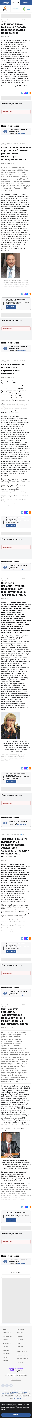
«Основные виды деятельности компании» (16, 1375)
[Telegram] (22, 93)
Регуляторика (7, 1332)
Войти (27, 2)
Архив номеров (22, 1351)
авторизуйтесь (21, 133)
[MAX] (25, 93)
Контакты (20, 1362)
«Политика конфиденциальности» (16, 1374)
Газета (19, 1343)
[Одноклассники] (30, 93)
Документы (6, 1353)
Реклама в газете (22, 1355)
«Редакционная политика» (16, 1376)
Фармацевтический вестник (14, 19)
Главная (3, 19)
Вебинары (20, 1332)
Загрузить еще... (16, 1272)
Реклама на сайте (22, 1358)
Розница (5, 1339)
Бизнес (5, 1357)
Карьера (5, 1346)
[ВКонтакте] (27, 93)
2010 (23, 19)
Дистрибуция (7, 1343)
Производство (7, 1336)
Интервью (20, 1339)
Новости (5, 1329)
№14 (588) (3, 21)
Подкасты (20, 1336)
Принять (16, 1415)
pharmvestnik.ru (18, 1398)
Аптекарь (5, 1360)
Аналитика (6, 1350)
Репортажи (20, 1329)
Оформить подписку (20, 1347)
